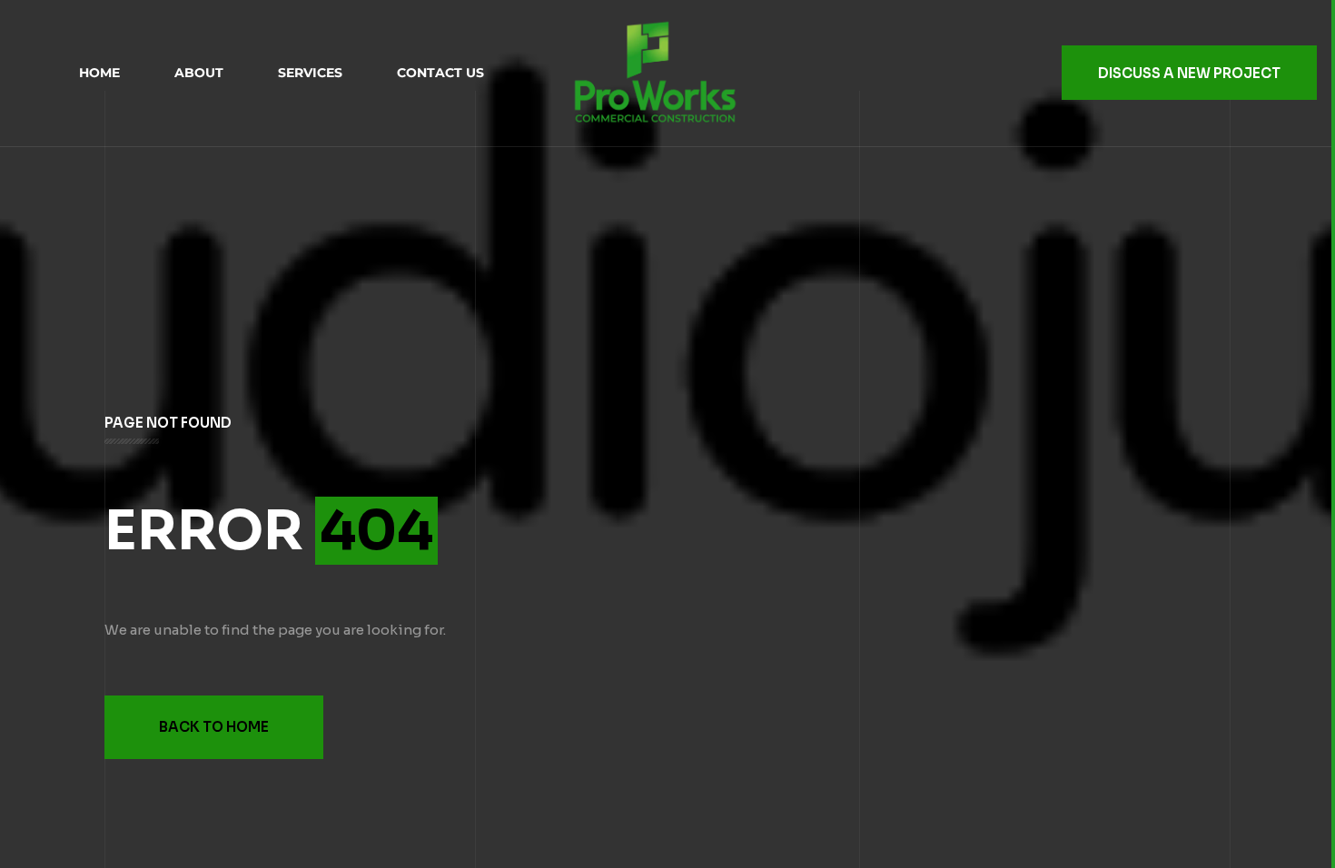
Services (310, 72)
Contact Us (440, 72)
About (198, 72)
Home (99, 72)
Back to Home (214, 726)
